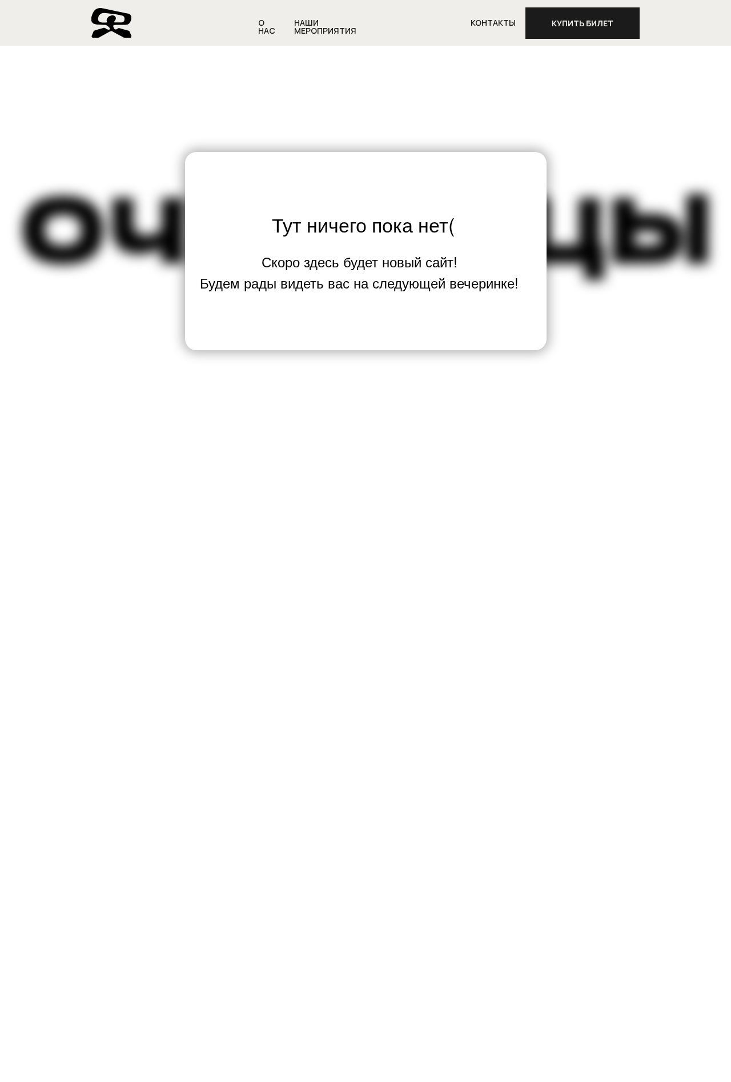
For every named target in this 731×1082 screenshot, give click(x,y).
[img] (111, 23)
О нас (266, 26)
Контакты (493, 22)
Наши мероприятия (325, 26)
